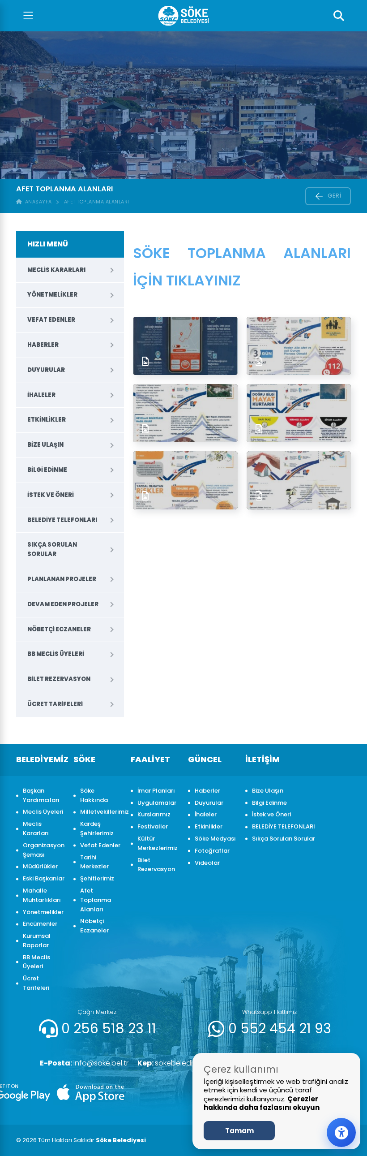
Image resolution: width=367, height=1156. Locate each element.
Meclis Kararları (56, 270)
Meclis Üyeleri (43, 811)
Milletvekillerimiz (101, 811)
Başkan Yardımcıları (41, 795)
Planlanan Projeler (61, 579)
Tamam (239, 1130)
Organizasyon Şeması (43, 850)
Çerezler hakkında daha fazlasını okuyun (262, 1103)
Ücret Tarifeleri (55, 704)
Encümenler (40, 923)
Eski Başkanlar (43, 878)
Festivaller (152, 826)
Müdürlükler (40, 866)
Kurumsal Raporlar (37, 940)
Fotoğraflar (212, 850)
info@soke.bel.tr (84, 1063)
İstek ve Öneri (50, 495)
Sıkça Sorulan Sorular (52, 549)
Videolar (207, 862)
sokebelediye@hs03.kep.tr (191, 1063)
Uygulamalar (156, 802)
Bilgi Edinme (47, 470)
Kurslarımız (154, 814)
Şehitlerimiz (97, 878)
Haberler (43, 345)
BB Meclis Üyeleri (55, 654)
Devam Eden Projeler (62, 604)
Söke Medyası (215, 838)
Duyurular (46, 370)
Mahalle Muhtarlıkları (42, 895)
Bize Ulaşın (45, 444)
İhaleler (41, 395)
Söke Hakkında (94, 795)
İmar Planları (156, 790)
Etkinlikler (46, 419)
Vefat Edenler (51, 319)
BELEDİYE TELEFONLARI (62, 520)
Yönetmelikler (52, 294)
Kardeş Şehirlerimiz (97, 828)
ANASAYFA (37, 201)
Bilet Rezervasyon (58, 679)
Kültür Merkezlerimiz (157, 843)
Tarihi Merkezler (94, 862)
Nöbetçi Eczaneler (59, 629)
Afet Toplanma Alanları (96, 201)
